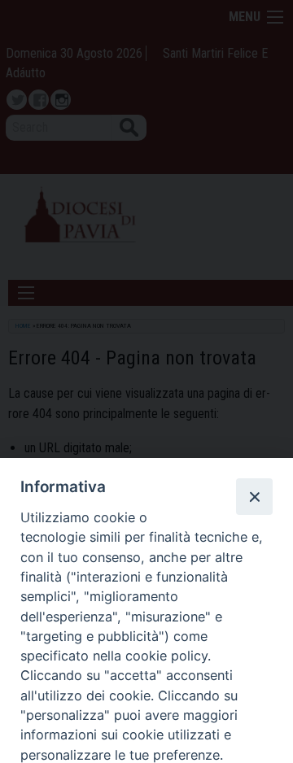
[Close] (254, 496)
